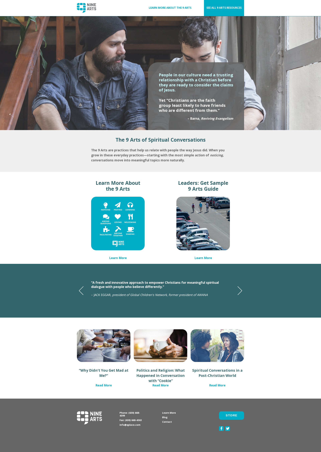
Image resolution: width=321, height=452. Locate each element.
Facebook (221, 433)
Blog (165, 417)
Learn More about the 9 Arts (170, 8)
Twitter (227, 433)
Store (231, 415)
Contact (167, 421)
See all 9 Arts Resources (224, 8)
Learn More (118, 258)
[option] (160, 286)
